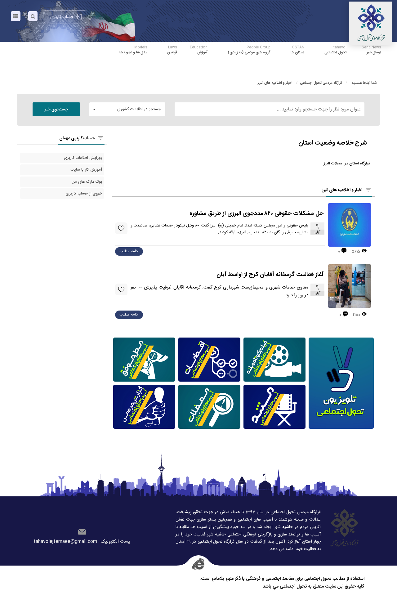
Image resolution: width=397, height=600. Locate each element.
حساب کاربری (62, 17)
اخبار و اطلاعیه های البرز (275, 83)
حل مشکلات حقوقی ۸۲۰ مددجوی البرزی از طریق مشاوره (256, 213)
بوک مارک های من (87, 181)
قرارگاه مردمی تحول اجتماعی (321, 83)
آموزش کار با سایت (86, 169)
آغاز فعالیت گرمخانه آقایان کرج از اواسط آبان (269, 275)
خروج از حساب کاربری (84, 193)
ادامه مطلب (129, 251)
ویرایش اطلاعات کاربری (83, 157)
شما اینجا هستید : (363, 83)
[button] (127, 109)
